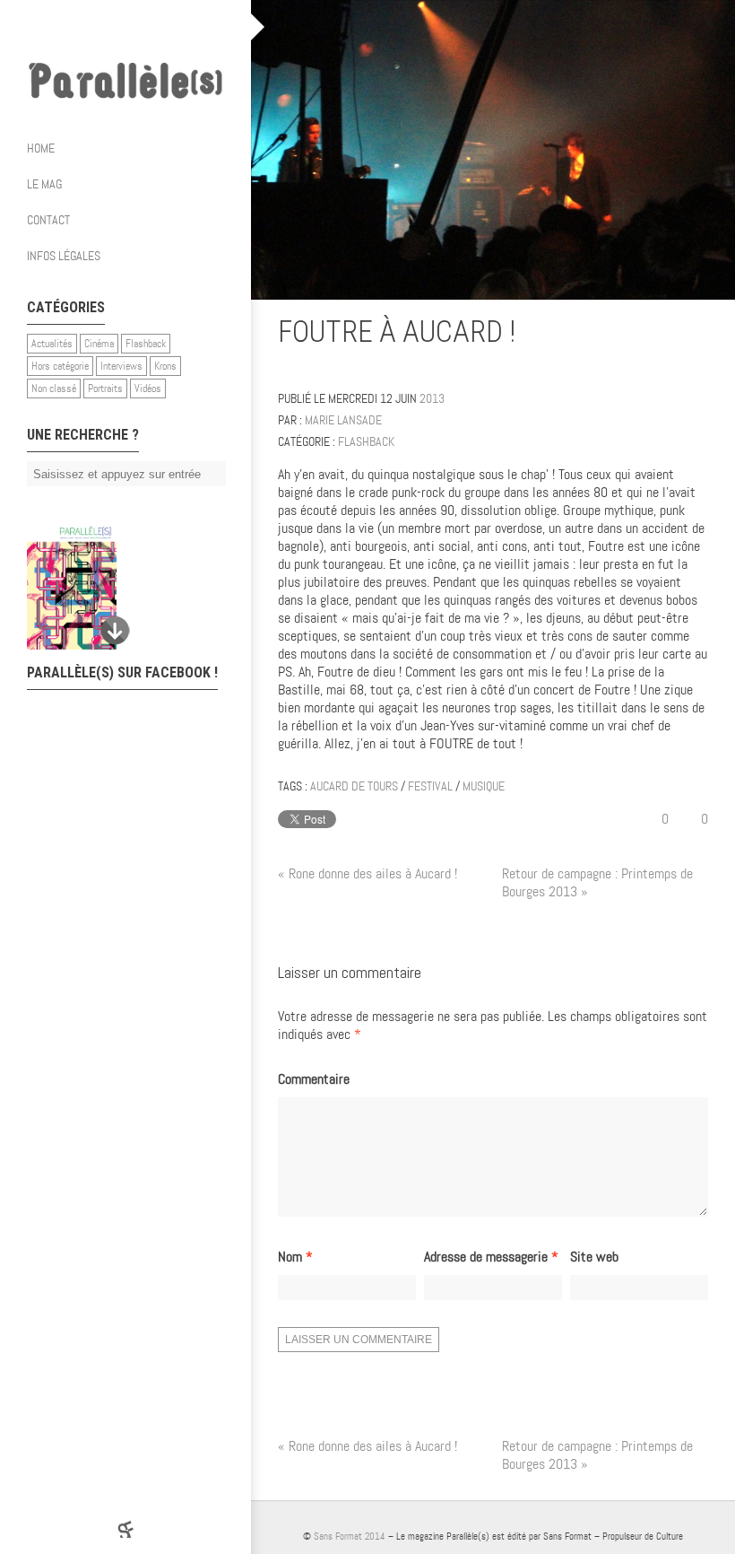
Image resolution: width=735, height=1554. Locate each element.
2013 (432, 398)
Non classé (53, 388)
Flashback (145, 343)
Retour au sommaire (700, 335)
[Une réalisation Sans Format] (125, 1529)
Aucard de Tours (354, 786)
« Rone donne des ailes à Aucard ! (367, 873)
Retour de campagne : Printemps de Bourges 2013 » (597, 882)
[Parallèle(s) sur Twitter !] (107, 27)
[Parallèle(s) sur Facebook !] (72, 27)
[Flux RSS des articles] (179, 27)
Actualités (52, 343)
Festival (430, 786)
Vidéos (147, 388)
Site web (594, 1257)
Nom (295, 1257)
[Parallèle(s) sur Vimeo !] (143, 27)
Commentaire (314, 1079)
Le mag (44, 184)
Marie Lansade (343, 420)
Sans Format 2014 (349, 1536)
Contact (48, 220)
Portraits (105, 388)
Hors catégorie (60, 366)
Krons (165, 366)
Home (41, 148)
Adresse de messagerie (491, 1257)
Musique (484, 786)
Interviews (121, 366)
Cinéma (99, 343)
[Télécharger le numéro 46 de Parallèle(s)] (116, 588)
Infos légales (63, 256)
